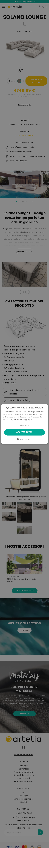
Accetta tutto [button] (24, 432)
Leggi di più (27, 419)
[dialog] (24, 424)
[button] (24, 439)
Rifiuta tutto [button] (24, 425)
